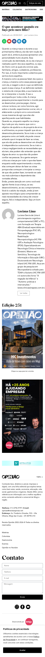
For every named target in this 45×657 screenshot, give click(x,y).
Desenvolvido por (18, 622)
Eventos (5, 544)
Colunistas (17, 9)
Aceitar (22, 650)
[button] (4, 41)
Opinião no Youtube (10, 548)
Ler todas (23, 293)
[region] (22, 640)
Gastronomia (31, 9)
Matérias (5, 9)
